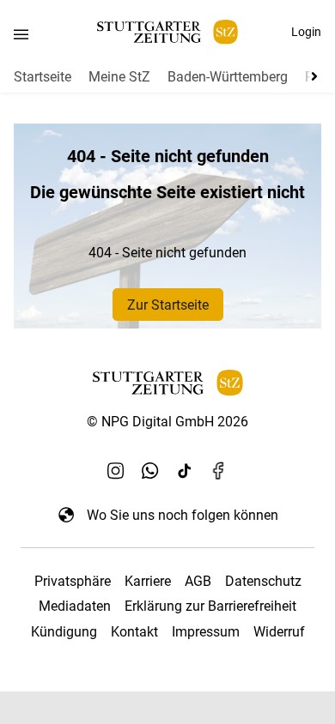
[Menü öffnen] (21, 34)
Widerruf (279, 632)
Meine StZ (119, 77)
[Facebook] (219, 470)
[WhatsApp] (150, 470)
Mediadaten (75, 606)
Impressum (206, 632)
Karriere (148, 581)
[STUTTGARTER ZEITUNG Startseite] (167, 32)
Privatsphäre (72, 581)
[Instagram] (116, 470)
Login (306, 32)
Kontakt (134, 632)
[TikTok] (184, 470)
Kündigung (64, 632)
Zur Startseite (168, 305)
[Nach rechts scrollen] (311, 76)
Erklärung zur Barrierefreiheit (210, 606)
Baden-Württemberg (228, 77)
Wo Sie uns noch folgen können (182, 515)
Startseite (42, 77)
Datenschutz (263, 581)
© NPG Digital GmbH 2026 (167, 421)
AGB (198, 581)
